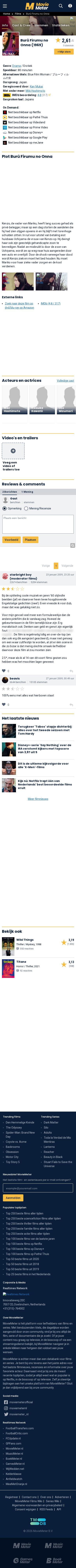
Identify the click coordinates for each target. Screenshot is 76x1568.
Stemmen (41, 25)
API (59, 1509)
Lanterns (49, 1146)
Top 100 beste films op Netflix (24, 1243)
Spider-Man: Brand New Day (20, 1134)
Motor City (12, 1157)
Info (5, 25)
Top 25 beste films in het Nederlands (28, 1274)
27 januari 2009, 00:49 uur (60, 678)
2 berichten (9, 491)
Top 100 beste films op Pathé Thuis (27, 1254)
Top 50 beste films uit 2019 (22, 1269)
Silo (46, 1127)
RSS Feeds (46, 1509)
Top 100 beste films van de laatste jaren (30, 1238)
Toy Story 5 (13, 1162)
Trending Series (50, 1116)
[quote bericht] (71, 671)
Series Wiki (52, 1501)
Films (18, 13)
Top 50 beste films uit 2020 (22, 1259)
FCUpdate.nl (13, 1438)
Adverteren (62, 1497)
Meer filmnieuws (38, 798)
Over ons (45, 1497)
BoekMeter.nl (14, 1458)
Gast (13, 498)
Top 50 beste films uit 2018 (22, 1264)
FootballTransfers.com (20, 1428)
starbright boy (21, 575)
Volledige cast (65, 380)
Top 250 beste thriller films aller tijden (29, 1223)
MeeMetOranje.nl (16, 1484)
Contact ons (29, 1497)
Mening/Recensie (40, 508)
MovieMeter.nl (14, 1448)
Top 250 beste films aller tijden (24, 1213)
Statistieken (60, 25)
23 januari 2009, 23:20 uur (60, 574)
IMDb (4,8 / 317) (50, 303)
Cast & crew (21, 25)
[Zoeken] (60, 6)
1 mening (27, 491)
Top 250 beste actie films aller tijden (28, 1233)
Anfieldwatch (14, 1479)
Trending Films (11, 1116)
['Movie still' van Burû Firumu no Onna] (18, 281)
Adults (48, 1132)
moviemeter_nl (18, 1414)
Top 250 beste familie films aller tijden (29, 1228)
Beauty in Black (53, 1157)
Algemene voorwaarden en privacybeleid (37, 1505)
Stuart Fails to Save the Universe (58, 1164)
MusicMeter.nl (14, 1453)
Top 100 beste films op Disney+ (25, 1248)
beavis (15, 678)
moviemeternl (18, 1408)
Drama (16, 65)
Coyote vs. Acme (16, 1141)
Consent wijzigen (25, 1509)
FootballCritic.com (17, 1433)
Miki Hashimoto (35, 90)
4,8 (43, 95)
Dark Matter (51, 1122)
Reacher (49, 1151)
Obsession (12, 1151)
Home (6, 13)
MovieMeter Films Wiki (28, 1501)
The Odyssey (14, 1127)
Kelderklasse (13, 1473)
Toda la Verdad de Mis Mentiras (57, 1139)
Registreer (11, 1497)
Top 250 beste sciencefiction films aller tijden (33, 1218)
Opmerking (14, 508)
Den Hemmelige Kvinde (20, 1122)
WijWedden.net (15, 1468)
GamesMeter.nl (15, 1463)
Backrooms (13, 1146)
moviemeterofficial (21, 1402)
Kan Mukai (36, 86)
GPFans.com (13, 1443)
